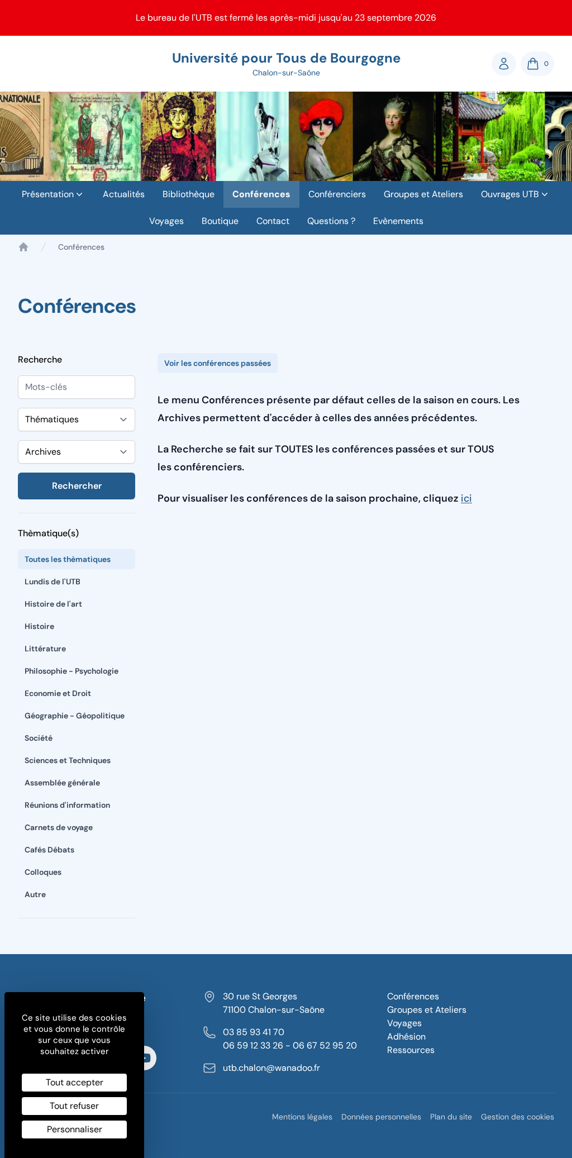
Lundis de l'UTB (52, 581)
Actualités (124, 194)
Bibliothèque (188, 194)
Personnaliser (74, 1129)
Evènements (398, 221)
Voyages (166, 221)
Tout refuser (74, 1106)
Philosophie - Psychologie (71, 671)
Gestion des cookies (517, 1117)
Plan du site (451, 1117)
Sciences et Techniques (68, 760)
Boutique (220, 221)
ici (466, 498)
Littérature (45, 649)
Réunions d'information (67, 805)
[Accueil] (23, 246)
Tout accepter (74, 1082)
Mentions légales (302, 1117)
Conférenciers (337, 194)
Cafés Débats (49, 850)
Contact (272, 221)
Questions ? (331, 221)
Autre (35, 894)
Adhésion (406, 1036)
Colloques (43, 872)
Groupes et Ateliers (423, 194)
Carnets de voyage (59, 827)
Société (39, 738)
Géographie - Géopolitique (75, 716)
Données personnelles (381, 1117)
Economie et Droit (58, 693)
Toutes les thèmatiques (68, 559)
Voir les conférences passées (217, 363)
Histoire (39, 626)
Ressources (411, 1050)
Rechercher (77, 486)
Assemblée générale (62, 783)
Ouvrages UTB (510, 194)
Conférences (261, 194)
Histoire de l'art (53, 604)
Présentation (48, 194)
